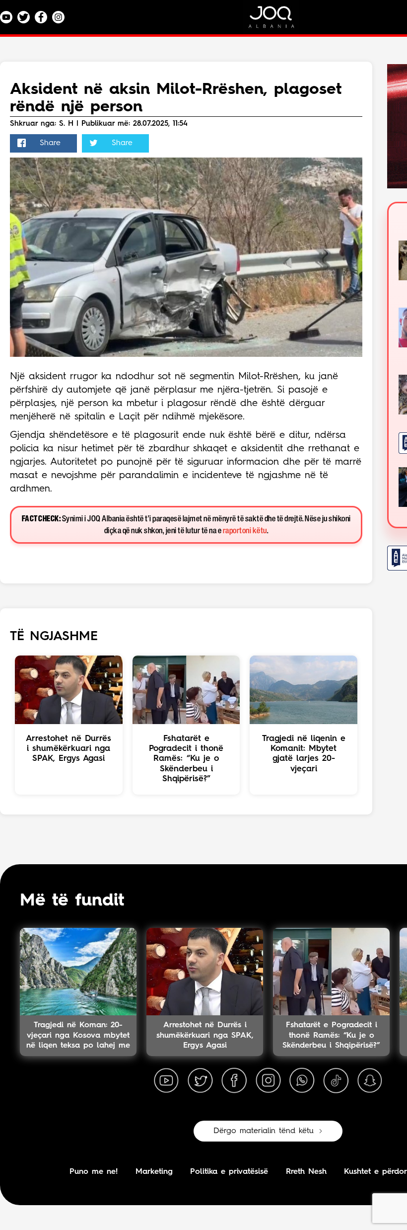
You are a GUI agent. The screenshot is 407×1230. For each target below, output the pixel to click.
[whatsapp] (302, 1081)
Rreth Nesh (306, 1172)
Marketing (154, 1172)
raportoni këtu (245, 531)
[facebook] (234, 1081)
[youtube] (166, 1081)
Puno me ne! (93, 1172)
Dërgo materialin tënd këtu (263, 1131)
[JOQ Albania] (278, 20)
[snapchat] (370, 1081)
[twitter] (200, 1081)
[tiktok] (336, 1081)
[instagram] (268, 1081)
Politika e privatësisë (229, 1172)
